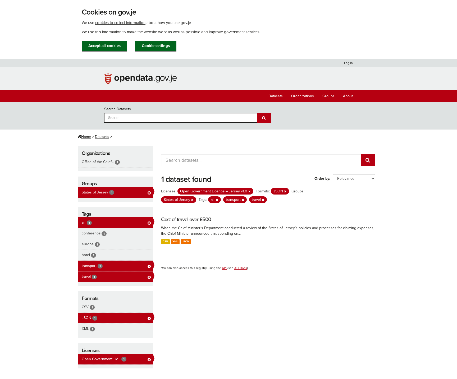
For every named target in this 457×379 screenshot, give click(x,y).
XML (175, 241)
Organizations (302, 96)
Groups (328, 96)
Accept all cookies (104, 45)
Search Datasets (117, 109)
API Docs (240, 268)
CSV (165, 241)
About (348, 96)
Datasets (275, 96)
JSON (185, 241)
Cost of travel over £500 (186, 219)
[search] (368, 160)
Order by (321, 178)
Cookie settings (156, 45)
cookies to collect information (120, 22)
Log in (348, 63)
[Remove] (249, 191)
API (224, 268)
